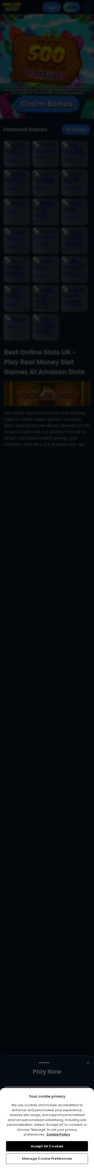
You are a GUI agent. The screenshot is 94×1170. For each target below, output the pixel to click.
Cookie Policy (58, 1134)
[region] (47, 1129)
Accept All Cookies (47, 1146)
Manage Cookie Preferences (47, 1158)
